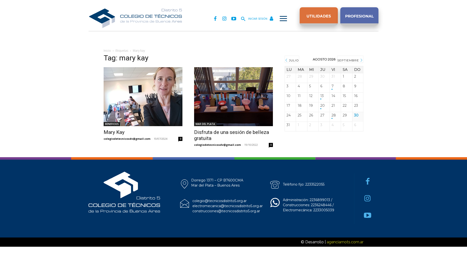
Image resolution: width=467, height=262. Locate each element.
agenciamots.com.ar (345, 242)
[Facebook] (215, 19)
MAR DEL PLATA (205, 124)
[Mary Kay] (143, 96)
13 (322, 96)
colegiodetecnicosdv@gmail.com (127, 138)
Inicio (107, 51)
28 (334, 115)
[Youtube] (233, 19)
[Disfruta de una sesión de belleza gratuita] (233, 96)
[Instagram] (224, 19)
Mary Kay (114, 132)
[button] (243, 19)
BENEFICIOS (112, 124)
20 (322, 106)
